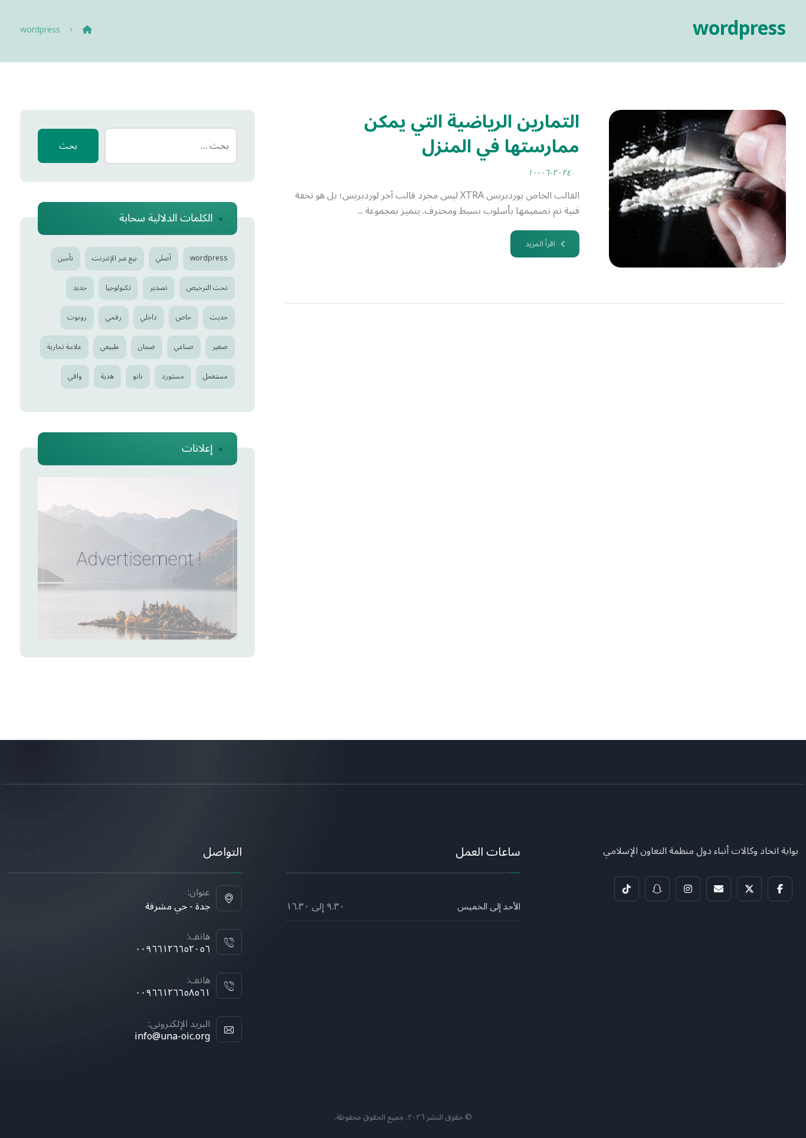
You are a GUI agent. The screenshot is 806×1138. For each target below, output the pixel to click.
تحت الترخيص (207, 288)
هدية (107, 376)
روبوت (77, 317)
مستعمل (215, 376)
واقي (75, 376)
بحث (68, 145)
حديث (219, 317)
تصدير (159, 288)
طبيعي (109, 347)
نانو (138, 376)
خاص (183, 317)
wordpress (209, 258)
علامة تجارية (64, 347)
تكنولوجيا (118, 288)
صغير (220, 347)
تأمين (65, 258)
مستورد (173, 376)
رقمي (114, 317)
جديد (80, 288)
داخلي (148, 317)
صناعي (184, 347)
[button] (780, 888)
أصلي (163, 258)
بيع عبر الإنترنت (114, 258)
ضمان (146, 347)
